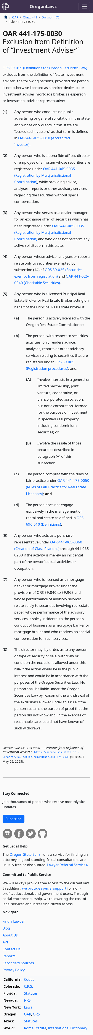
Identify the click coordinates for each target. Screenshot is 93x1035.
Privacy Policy (14, 970)
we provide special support (44, 888)
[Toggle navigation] (84, 6)
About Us (10, 935)
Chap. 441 (30, 17)
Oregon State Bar (24, 854)
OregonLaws (43, 6)
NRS (27, 1000)
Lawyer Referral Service (66, 864)
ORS (36, 1014)
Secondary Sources (18, 963)
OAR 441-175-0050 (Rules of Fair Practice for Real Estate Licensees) (57, 487)
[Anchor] (67, 100)
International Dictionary (67, 1028)
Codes (29, 979)
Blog (6, 928)
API (5, 942)
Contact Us (12, 949)
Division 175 (50, 17)
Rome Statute (35, 1028)
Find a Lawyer (14, 921)
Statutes (31, 993)
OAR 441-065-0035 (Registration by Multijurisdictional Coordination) (44, 175)
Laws (28, 1007)
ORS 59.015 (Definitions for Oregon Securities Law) (45, 67)
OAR (15, 17)
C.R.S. (28, 986)
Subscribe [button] (13, 818)
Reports (9, 956)
